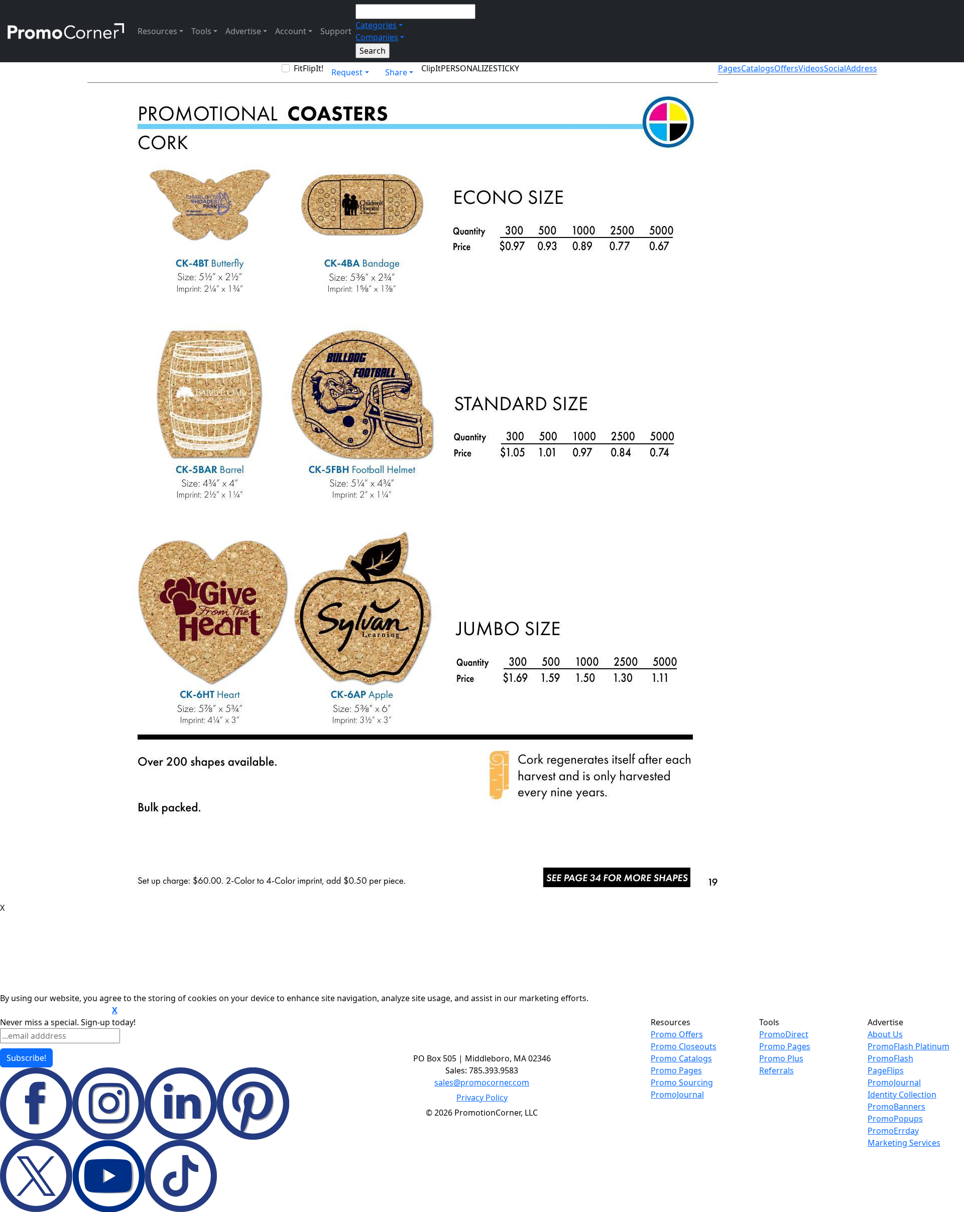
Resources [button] (157, 31)
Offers (786, 68)
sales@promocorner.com (481, 1082)
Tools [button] (201, 31)
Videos (811, 68)
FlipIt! (313, 68)
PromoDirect (783, 1034)
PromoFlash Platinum (908, 1046)
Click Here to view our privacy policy (55, 1010)
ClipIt (431, 68)
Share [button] (396, 72)
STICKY (506, 68)
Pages (729, 68)
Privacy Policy (482, 1097)
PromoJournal (677, 1094)
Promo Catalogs (681, 1058)
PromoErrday (893, 1130)
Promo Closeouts (683, 1046)
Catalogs (757, 68)
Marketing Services (904, 1142)
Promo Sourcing (682, 1082)
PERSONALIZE (467, 68)
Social (835, 68)
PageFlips (886, 1070)
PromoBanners (896, 1106)
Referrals (776, 1070)
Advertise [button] (243, 31)
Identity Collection (902, 1094)
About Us (885, 1034)
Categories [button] (376, 25)
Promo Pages (676, 1070)
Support (335, 31)
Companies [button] (376, 37)
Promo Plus (781, 1058)
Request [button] (347, 72)
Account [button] (290, 31)
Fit (298, 68)
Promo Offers (677, 1034)
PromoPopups (895, 1118)
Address (861, 68)
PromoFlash (890, 1058)
